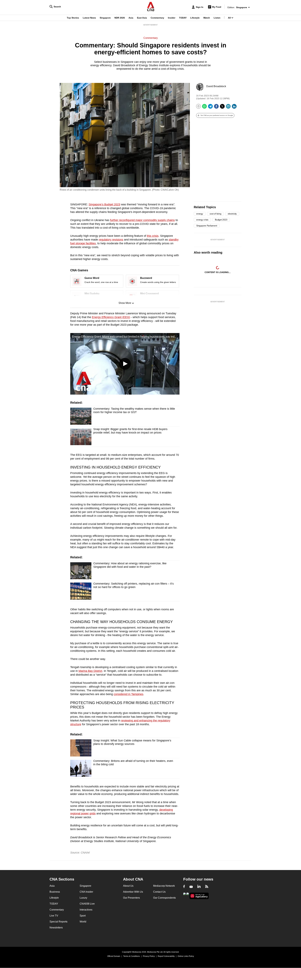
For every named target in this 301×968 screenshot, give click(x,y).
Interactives (86, 909)
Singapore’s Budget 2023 (104, 204)
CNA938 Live (87, 903)
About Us (128, 885)
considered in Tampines (128, 694)
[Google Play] (184, 895)
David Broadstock (216, 86)
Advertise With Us (133, 891)
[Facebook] (216, 107)
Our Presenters (131, 897)
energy (199, 213)
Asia (131, 17)
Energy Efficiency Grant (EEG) (111, 317)
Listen (217, 17)
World (83, 921)
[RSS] (206, 887)
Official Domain (113, 956)
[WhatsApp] (204, 107)
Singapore (105, 17)
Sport (83, 915)
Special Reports (58, 921)
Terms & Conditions (131, 956)
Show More (125, 303)
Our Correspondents (164, 897)
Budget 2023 (221, 219)
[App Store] (187, 895)
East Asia (142, 17)
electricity (232, 213)
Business (55, 891)
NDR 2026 (119, 17)
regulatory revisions (111, 239)
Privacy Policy (149, 956)
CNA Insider (86, 891)
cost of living (215, 213)
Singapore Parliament (206, 225)
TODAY (183, 17)
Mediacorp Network (164, 885)
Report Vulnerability (166, 956)
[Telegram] (210, 107)
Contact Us (159, 891)
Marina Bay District (90, 670)
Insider (171, 17)
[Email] (228, 107)
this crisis (152, 235)
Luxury (83, 897)
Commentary (157, 17)
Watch (206, 17)
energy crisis (202, 219)
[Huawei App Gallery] (199, 896)
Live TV (54, 915)
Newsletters (56, 927)
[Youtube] (191, 887)
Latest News (89, 17)
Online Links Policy (186, 956)
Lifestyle (195, 17)
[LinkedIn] (234, 107)
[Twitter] (222, 107)
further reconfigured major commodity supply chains (142, 220)
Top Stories (73, 17)
